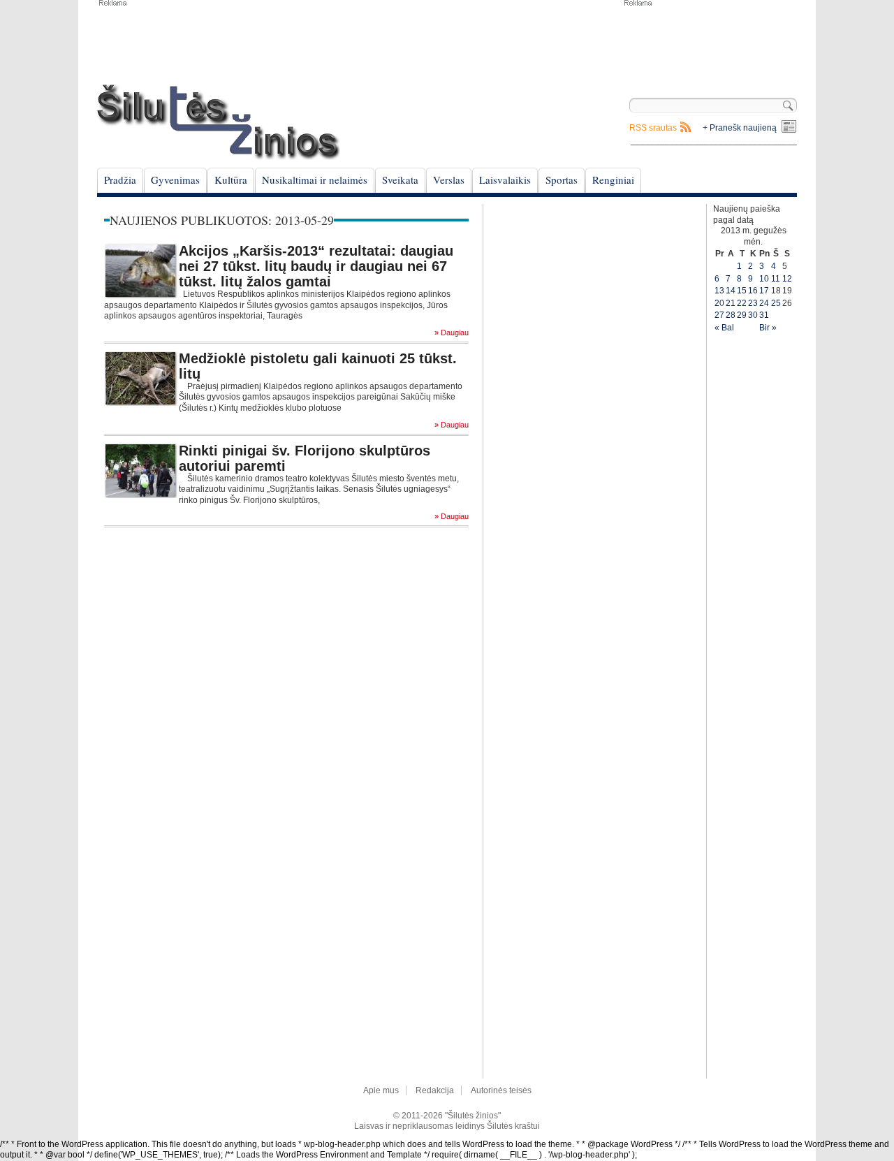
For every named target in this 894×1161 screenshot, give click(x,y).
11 (775, 279)
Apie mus (381, 1090)
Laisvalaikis (505, 180)
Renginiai (613, 180)
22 (742, 303)
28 (730, 315)
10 (764, 279)
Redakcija (435, 1090)
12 (787, 279)
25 (776, 303)
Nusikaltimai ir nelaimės (314, 180)
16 (753, 290)
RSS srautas (653, 128)
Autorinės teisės (501, 1090)
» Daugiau (451, 333)
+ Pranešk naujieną (740, 128)
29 (742, 315)
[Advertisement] (709, 42)
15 (742, 290)
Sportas (561, 180)
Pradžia (120, 180)
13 (719, 290)
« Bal (724, 328)
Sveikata (400, 180)
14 (730, 290)
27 (719, 315)
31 (764, 315)
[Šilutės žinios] (218, 122)
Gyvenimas (175, 180)
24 (764, 303)
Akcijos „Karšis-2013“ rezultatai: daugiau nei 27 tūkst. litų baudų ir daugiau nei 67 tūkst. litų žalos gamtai (316, 266)
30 (753, 315)
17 (764, 290)
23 (753, 303)
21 (730, 303)
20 (719, 303)
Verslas (448, 180)
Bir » (768, 328)
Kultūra (230, 180)
